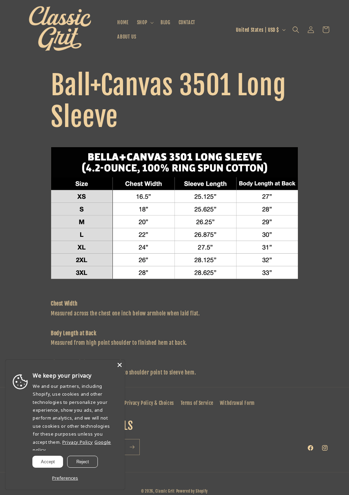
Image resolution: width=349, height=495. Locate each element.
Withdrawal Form (237, 403)
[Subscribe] (131, 447)
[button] (144, 22)
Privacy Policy (77, 442)
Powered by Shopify (192, 491)
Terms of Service (197, 403)
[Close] (119, 365)
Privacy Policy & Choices (149, 403)
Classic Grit (164, 491)
